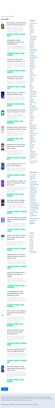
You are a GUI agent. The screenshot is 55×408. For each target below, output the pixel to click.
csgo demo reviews (33, 191)
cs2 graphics (32, 197)
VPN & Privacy (32, 162)
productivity (32, 73)
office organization (33, 107)
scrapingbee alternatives (34, 204)
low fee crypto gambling (34, 184)
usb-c (31, 217)
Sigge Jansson (32, 186)
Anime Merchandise (33, 57)
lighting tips (32, 101)
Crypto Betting (32, 157)
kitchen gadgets (33, 126)
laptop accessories (33, 102)
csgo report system (33, 182)
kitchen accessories (33, 128)
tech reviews (32, 44)
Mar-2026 (31, 245)
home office (32, 32)
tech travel (32, 88)
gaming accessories (33, 50)
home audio (32, 63)
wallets (31, 143)
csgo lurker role (32, 195)
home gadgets (32, 58)
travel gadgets (32, 117)
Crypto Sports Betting (34, 154)
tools (30, 83)
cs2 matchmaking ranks (34, 208)
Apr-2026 (31, 247)
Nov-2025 (31, 237)
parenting (31, 81)
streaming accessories (34, 109)
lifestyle (31, 76)
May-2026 (31, 235)
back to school (32, 94)
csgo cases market (33, 220)
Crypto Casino (32, 152)
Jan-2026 (31, 243)
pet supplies (32, 78)
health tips (32, 31)
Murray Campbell (33, 174)
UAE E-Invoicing (33, 156)
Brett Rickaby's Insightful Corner (16, 4)
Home (2, 16)
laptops (31, 123)
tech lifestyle (32, 52)
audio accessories (33, 49)
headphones (32, 139)
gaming (31, 97)
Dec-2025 (31, 242)
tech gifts (31, 112)
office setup (32, 130)
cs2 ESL (31, 179)
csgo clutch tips (32, 194)
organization (32, 138)
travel (31, 114)
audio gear (32, 79)
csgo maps (32, 213)
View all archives (33, 251)
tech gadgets (32, 29)
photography (32, 62)
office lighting (32, 144)
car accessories (32, 55)
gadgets (31, 70)
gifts (30, 34)
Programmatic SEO (33, 23)
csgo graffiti (32, 221)
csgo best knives (33, 210)
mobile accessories (33, 92)
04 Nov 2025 (10, 34)
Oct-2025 (31, 238)
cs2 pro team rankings (34, 212)
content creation (33, 135)
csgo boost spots (33, 200)
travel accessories (33, 75)
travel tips (31, 136)
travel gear (32, 115)
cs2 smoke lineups (33, 192)
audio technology (33, 91)
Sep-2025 (31, 240)
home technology (33, 141)
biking (31, 104)
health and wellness (33, 96)
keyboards (32, 131)
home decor (32, 68)
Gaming (31, 24)
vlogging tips (32, 47)
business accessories (34, 133)
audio (31, 122)
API (30, 159)
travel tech (32, 53)
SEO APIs (31, 28)
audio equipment (33, 66)
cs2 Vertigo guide (33, 189)
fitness (31, 84)
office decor (32, 41)
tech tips (31, 71)
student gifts (32, 110)
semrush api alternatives (34, 205)
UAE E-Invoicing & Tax (34, 161)
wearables (32, 120)
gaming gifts (32, 99)
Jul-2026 (31, 250)
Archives (6, 16)
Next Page (4, 389)
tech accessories (33, 39)
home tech (32, 148)
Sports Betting (32, 151)
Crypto (31, 149)
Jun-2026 (31, 248)
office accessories (33, 125)
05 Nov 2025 (10, 53)
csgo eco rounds (33, 199)
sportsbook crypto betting (34, 218)
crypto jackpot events (34, 187)
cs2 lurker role (32, 176)
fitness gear (32, 86)
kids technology (32, 105)
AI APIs (31, 89)
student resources (33, 37)
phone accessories (33, 36)
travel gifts (32, 118)
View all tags (32, 223)
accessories (32, 60)
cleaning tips (32, 65)
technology (32, 42)
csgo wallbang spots (33, 181)
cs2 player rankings (33, 215)
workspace (32, 45)
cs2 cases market (33, 202)
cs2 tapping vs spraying (34, 207)
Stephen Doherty (33, 178)
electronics (32, 146)
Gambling (16, 34)
